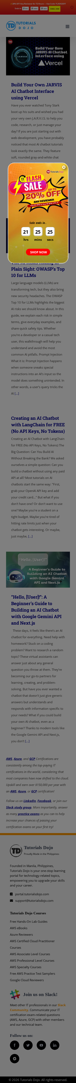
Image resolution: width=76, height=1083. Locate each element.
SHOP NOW (38, 252)
